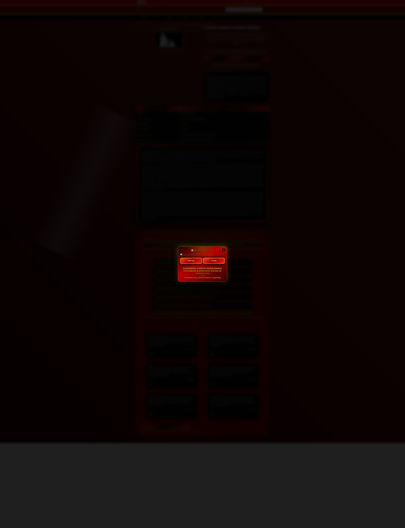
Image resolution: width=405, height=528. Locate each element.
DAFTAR (191, 261)
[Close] (223, 250)
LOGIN (214, 261)
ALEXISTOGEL (216, 278)
